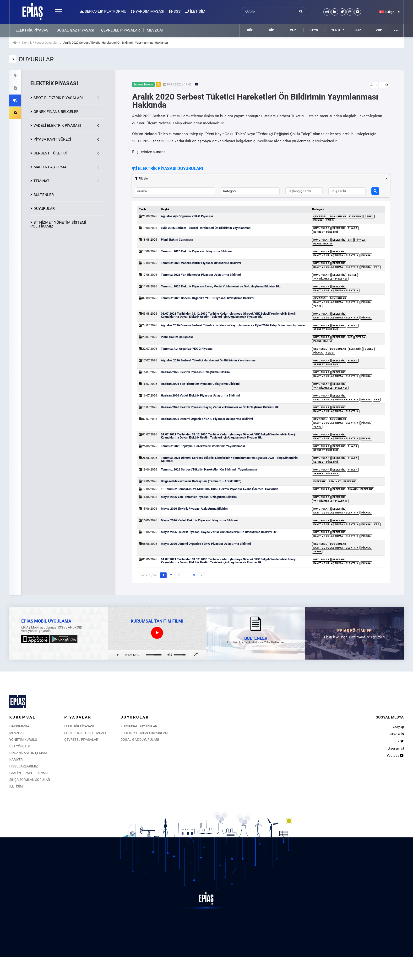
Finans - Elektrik (360, 489)
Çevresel (320, 216)
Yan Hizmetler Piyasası (330, 278)
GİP (271, 30)
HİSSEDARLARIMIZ (23, 766)
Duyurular (338, 216)
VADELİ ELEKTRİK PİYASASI (57, 125)
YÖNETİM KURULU (23, 739)
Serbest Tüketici (325, 232)
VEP (293, 30)
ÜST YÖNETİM (19, 746)
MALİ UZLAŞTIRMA (49, 167)
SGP (358, 30)
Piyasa (318, 220)
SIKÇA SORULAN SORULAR (29, 780)
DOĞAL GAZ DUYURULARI (139, 739)
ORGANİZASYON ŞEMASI (28, 753)
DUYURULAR (44, 208)
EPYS (314, 30)
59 (193, 575)
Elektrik (355, 216)
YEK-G (335, 30)
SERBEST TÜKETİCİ (50, 153)
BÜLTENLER (43, 194)
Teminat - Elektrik (342, 481)
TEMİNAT (41, 181)
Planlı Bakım (322, 243)
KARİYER (16, 759)
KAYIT (52, 139)
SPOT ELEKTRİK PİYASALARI (58, 97)
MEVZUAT (155, 30)
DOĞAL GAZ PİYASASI (75, 30)
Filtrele (143, 178)
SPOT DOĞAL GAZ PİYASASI (85, 733)
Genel (369, 216)
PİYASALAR (77, 717)
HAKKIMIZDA (19, 726)
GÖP (250, 30)
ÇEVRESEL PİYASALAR (120, 30)
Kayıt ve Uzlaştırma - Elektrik (335, 255)
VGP (379, 30)
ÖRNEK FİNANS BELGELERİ (56, 111)
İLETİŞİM (16, 786)
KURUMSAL (22, 717)
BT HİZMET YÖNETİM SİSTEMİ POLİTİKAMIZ (58, 224)
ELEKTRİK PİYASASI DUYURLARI (144, 733)
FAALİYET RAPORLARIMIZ (29, 773)
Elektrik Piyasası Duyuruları (40, 42)
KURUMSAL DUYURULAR (138, 726)
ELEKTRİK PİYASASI (32, 30)
